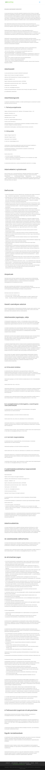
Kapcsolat (28, 764)
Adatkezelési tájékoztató (19, 764)
